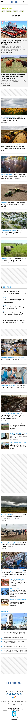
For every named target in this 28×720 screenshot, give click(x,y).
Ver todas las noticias (7, 325)
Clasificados (18, 687)
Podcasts (6, 689)
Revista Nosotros (11, 687)
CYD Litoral (24, 687)
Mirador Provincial (13, 689)
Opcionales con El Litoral (11, 704)
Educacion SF (20, 691)
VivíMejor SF (21, 689)
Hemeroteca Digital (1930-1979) (8, 701)
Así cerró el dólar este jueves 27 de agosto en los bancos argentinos (14, 307)
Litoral (7, 9)
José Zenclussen (14, 439)
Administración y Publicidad (7, 703)
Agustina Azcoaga (6, 85)
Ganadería (15, 11)
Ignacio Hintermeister (7, 52)
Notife (14, 691)
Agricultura (9, 11)
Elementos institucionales (21, 703)
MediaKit (20, 704)
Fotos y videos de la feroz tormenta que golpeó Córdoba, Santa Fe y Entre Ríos (14, 320)
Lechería (21, 11)
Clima (3, 11)
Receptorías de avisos (21, 701)
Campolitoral (4, 122)
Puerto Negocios (9, 691)
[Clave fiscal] (14, 715)
